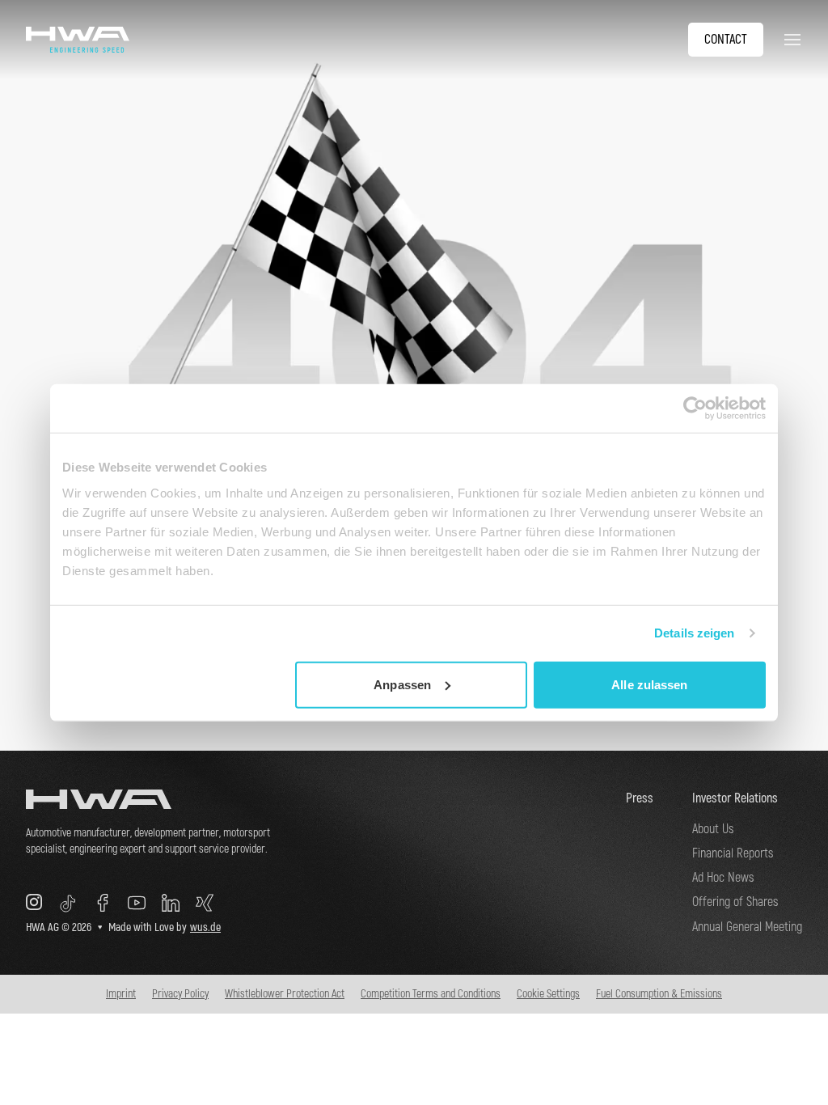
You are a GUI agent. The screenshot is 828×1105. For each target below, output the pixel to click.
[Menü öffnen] (789, 39)
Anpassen (402, 684)
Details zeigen (694, 633)
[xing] (204, 903)
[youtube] (137, 903)
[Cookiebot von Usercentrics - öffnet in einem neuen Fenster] (695, 408)
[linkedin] (171, 903)
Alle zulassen (649, 684)
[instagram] (34, 903)
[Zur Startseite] (155, 799)
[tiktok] (68, 903)
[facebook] (103, 903)
